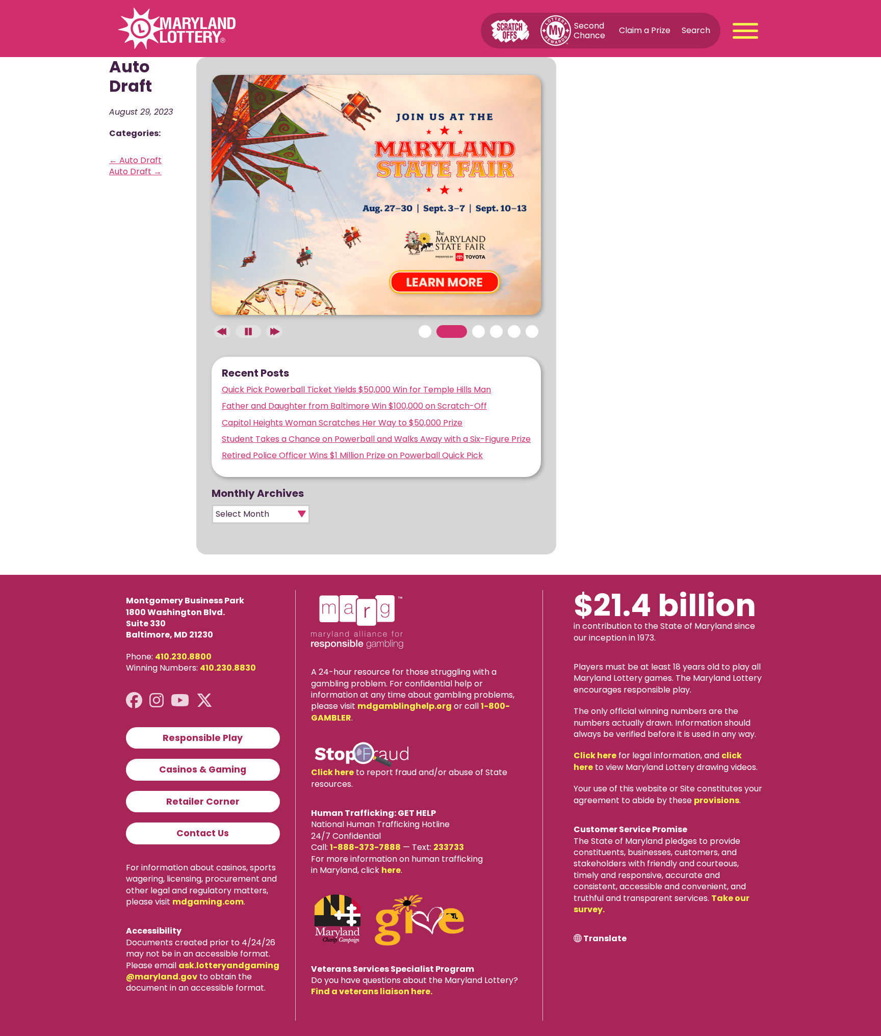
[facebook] (134, 700)
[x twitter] (204, 700)
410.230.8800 (183, 656)
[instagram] (156, 700)
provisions (716, 800)
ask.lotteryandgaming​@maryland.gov (202, 971)
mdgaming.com (208, 902)
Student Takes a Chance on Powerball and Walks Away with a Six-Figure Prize (376, 439)
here (391, 870)
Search (696, 30)
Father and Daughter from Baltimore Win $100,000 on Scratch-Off (354, 406)
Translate (605, 938)
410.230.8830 (228, 668)
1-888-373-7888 (365, 847)
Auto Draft (135, 160)
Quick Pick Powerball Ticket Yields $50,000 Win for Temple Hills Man (356, 389)
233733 (448, 847)
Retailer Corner (203, 801)
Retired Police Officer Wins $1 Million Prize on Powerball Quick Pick (352, 455)
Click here (332, 772)
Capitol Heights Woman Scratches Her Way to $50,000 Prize (342, 423)
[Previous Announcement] (222, 331)
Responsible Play (203, 738)
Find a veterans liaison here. (371, 991)
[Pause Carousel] (248, 331)
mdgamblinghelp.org (404, 706)
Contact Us (202, 833)
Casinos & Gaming (202, 769)
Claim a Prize (644, 30)
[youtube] (180, 700)
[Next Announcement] (274, 331)
